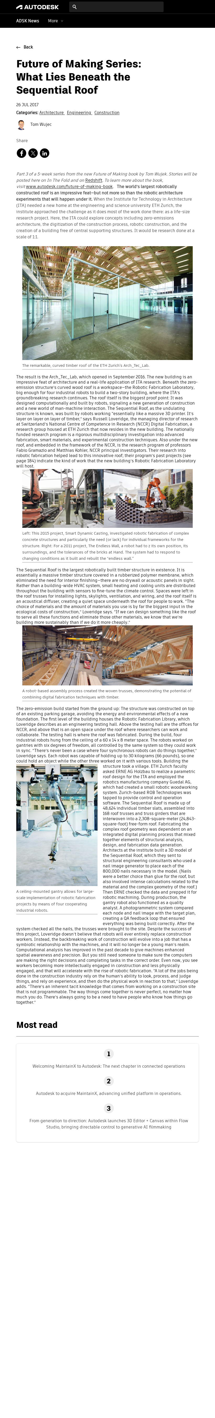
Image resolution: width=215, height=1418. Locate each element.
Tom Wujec (40, 125)
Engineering (79, 113)
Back (28, 47)
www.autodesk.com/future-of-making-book (69, 187)
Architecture (52, 113)
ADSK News (27, 21)
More (53, 21)
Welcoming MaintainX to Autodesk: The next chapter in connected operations (109, 1066)
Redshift (93, 181)
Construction (107, 113)
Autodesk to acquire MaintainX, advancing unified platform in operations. (109, 1094)
